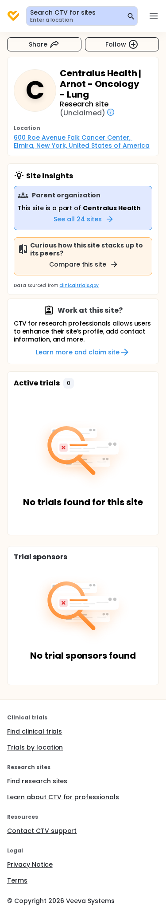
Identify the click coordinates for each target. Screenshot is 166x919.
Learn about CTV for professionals (63, 797)
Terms (17, 880)
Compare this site (78, 264)
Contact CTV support (42, 830)
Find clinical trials (34, 731)
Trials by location (35, 747)
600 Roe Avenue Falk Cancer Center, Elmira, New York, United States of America (82, 141)
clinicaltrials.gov (78, 285)
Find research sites (37, 781)
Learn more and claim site (78, 352)
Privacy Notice (30, 864)
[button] (68, 383)
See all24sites (78, 219)
